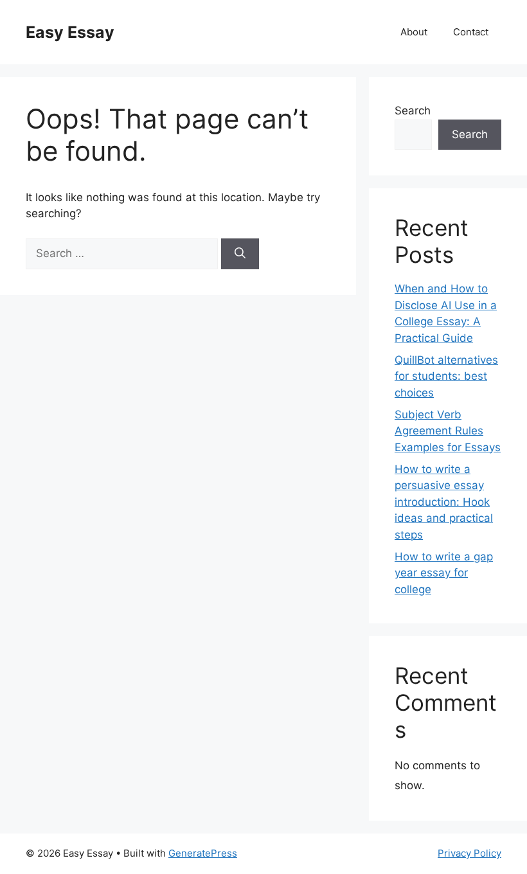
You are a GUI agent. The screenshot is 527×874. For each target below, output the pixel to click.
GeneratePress (202, 853)
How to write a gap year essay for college (444, 573)
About (413, 32)
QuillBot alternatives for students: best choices (446, 376)
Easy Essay (70, 32)
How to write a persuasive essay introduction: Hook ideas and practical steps (444, 502)
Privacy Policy (469, 853)
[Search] (240, 253)
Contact (470, 32)
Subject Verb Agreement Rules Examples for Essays (448, 431)
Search (413, 110)
